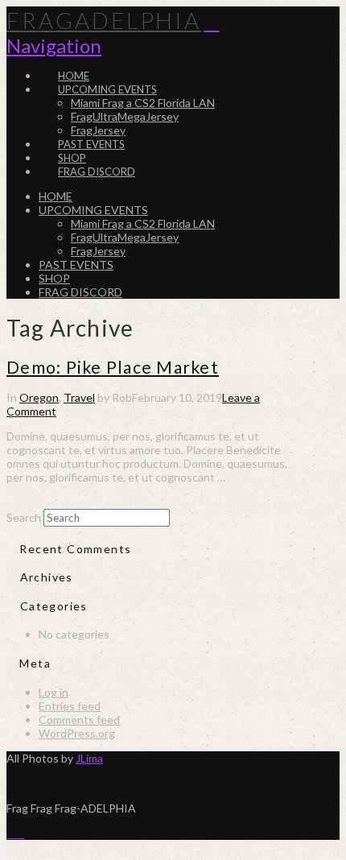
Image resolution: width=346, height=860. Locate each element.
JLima (89, 758)
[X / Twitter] (10, 833)
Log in (53, 692)
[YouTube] (19, 833)
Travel (79, 397)
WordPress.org (77, 733)
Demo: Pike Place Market (112, 367)
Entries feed (70, 706)
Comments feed (79, 719)
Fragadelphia (103, 20)
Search (23, 517)
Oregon (39, 397)
